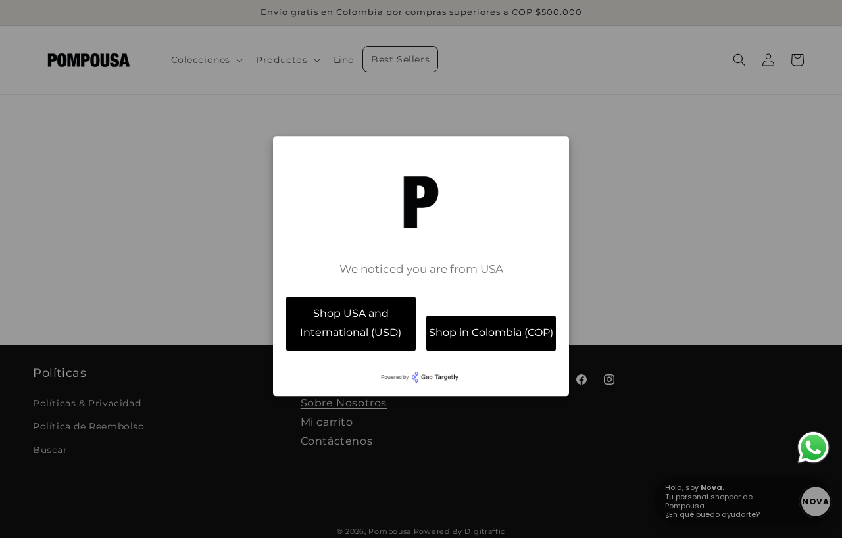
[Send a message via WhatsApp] (813, 447)
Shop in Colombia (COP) (491, 332)
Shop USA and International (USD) (350, 323)
